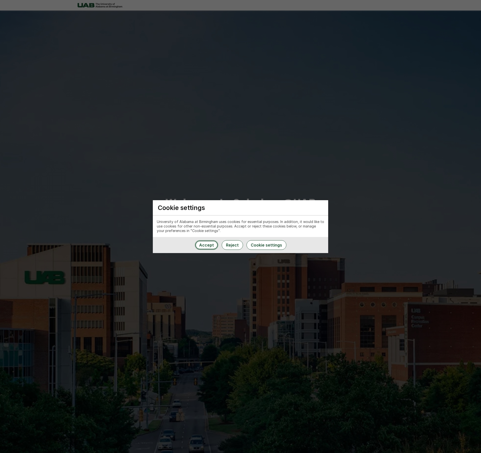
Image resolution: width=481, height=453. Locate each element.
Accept (206, 245)
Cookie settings (266, 245)
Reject (232, 245)
